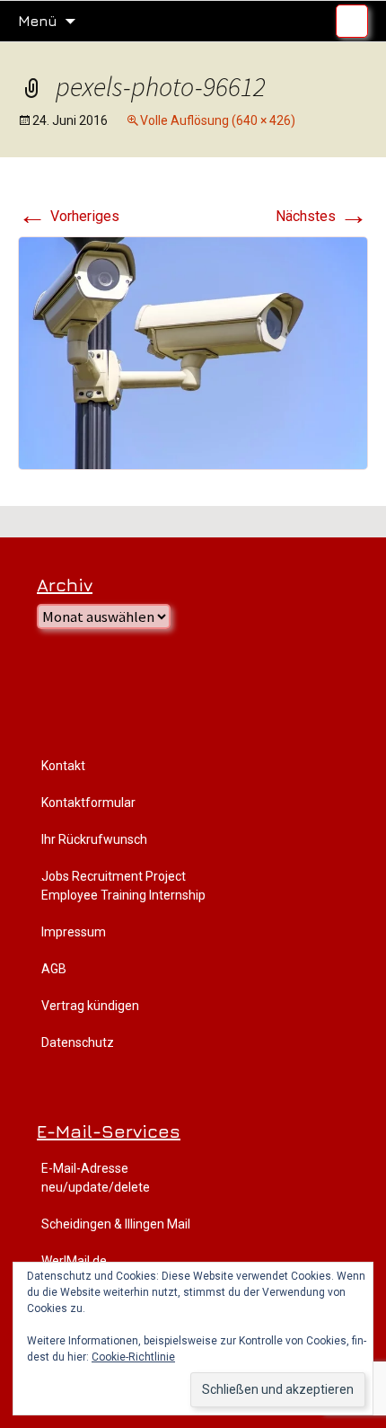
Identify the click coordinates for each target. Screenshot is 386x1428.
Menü (37, 21)
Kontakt (63, 765)
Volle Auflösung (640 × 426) (217, 120)
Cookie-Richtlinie (133, 1357)
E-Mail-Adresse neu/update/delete (95, 1177)
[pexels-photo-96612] (193, 351)
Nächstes (322, 216)
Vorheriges (68, 216)
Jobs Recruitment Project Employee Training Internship (123, 885)
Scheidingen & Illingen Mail (115, 1224)
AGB (53, 969)
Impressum (73, 932)
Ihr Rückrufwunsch (94, 839)
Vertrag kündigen (90, 1005)
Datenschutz (77, 1042)
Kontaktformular (88, 802)
